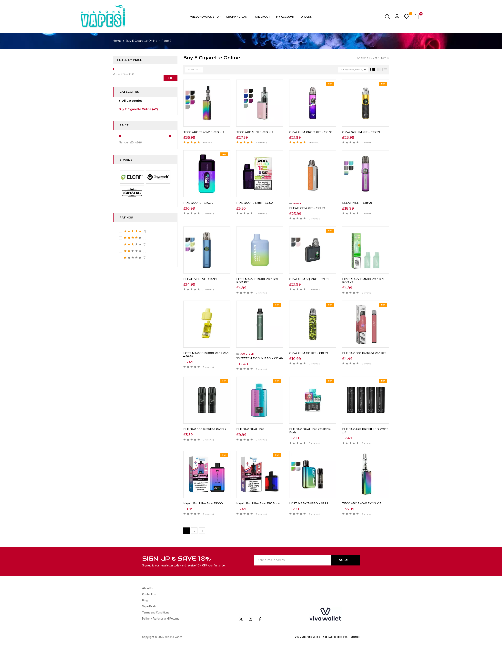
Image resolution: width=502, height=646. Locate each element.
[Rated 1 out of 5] (133, 257)
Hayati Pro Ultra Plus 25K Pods (258, 503)
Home (117, 41)
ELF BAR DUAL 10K (250, 429)
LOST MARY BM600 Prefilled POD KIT (257, 280)
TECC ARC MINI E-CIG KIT (255, 132)
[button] (417, 17)
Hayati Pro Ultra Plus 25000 (203, 503)
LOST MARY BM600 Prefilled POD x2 (363, 280)
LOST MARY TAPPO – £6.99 (308, 503)
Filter (170, 78)
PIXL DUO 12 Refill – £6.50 (254, 203)
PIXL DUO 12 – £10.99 (198, 203)
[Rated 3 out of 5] (133, 244)
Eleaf (297, 203)
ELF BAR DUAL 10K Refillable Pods (310, 430)
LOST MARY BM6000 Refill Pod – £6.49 (205, 354)
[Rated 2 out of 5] (133, 251)
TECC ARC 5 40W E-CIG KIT (362, 503)
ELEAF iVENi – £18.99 (357, 203)
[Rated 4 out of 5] (133, 237)
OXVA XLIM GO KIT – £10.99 (308, 353)
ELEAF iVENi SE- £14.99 (200, 279)
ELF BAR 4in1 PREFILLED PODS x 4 (365, 430)
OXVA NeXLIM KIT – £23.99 (361, 132)
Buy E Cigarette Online (141, 41)
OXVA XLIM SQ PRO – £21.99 (309, 279)
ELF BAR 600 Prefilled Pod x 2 (204, 429)
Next (202, 530)
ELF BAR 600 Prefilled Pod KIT (364, 353)
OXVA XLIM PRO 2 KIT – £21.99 (311, 132)
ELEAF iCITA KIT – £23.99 (307, 208)
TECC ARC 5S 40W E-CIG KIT (204, 132)
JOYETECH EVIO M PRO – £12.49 (259, 358)
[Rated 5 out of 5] (133, 231)
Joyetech (247, 353)
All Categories (132, 100)
